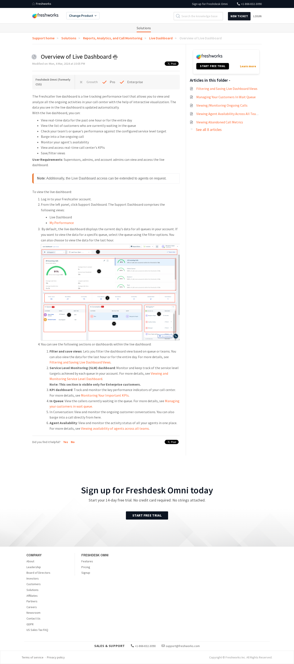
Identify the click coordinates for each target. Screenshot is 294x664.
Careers (31, 607)
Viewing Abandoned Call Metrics (219, 122)
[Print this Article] (115, 57)
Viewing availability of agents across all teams (115, 428)
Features (87, 561)
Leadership (33, 567)
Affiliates (32, 596)
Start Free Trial (147, 515)
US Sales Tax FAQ (37, 630)
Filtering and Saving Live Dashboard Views (80, 362)
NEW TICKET (239, 16)
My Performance (62, 223)
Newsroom (33, 613)
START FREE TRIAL (212, 66)
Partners (31, 601)
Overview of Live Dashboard (200, 38)
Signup (85, 573)
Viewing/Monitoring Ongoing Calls (222, 105)
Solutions (144, 28)
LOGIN (257, 16)
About (30, 561)
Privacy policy (56, 657)
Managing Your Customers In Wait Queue (226, 97)
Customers (33, 584)
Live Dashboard (161, 38)
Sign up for (210, 4)
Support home (43, 38)
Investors (32, 578)
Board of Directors (38, 573)
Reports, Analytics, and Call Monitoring (112, 38)
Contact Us (33, 618)
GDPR (30, 624)
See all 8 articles (209, 129)
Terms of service (32, 657)
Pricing (85, 567)
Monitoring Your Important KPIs (105, 395)
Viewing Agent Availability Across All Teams (228, 114)
